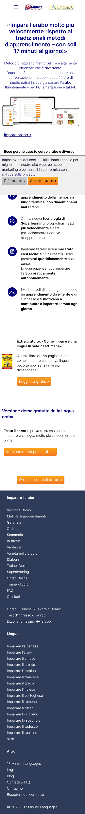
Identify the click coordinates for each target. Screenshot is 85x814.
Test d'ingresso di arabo (26, 615)
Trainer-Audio (17, 584)
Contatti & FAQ (18, 782)
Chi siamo (15, 788)
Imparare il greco (20, 683)
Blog (10, 776)
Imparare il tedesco (22, 726)
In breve (13, 541)
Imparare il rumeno (22, 702)
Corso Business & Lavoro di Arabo (34, 609)
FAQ (10, 590)
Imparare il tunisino (22, 732)
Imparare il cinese (21, 658)
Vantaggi (14, 547)
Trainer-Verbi (17, 565)
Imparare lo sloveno (22, 714)
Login (11, 770)
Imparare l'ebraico (21, 671)
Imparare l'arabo (20, 652)
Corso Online (17, 578)
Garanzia (14, 522)
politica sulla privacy (18, 174)
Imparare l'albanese (22, 646)
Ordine (12, 528)
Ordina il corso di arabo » (40, 479)
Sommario (15, 535)
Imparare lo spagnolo (23, 720)
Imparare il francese (23, 677)
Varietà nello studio (22, 553)
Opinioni (13, 596)
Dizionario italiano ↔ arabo (29, 621)
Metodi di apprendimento (27, 516)
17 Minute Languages (24, 763)
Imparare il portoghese (25, 695)
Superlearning (18, 572)
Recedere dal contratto (25, 794)
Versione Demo (19, 510)
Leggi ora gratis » (34, 381)
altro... (12, 739)
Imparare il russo (20, 708)
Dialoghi (13, 559)
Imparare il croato (21, 664)
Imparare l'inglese (21, 689)
